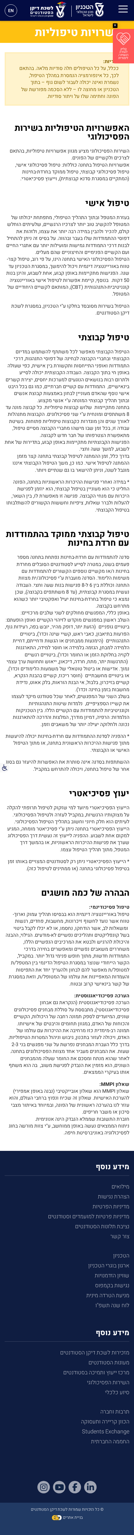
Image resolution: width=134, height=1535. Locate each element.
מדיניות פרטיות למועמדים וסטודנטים (88, 1216)
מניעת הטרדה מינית (107, 1295)
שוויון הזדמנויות (112, 1275)
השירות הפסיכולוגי (108, 1382)
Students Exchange (105, 1431)
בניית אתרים (72, 1517)
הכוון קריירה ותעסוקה (105, 1422)
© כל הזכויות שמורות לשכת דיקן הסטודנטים (67, 1509)
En (11, 10)
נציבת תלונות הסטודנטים (102, 1226)
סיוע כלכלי (117, 1392)
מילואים (120, 1187)
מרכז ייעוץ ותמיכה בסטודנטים (96, 1372)
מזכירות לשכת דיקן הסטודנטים (94, 1353)
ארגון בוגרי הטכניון (108, 1266)
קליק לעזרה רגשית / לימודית (123, 53)
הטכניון (121, 1256)
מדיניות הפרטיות (111, 1206)
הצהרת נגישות (113, 1197)
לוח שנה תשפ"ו (112, 1305)
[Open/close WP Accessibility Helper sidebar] (4, 767)
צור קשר (119, 1236)
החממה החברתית (110, 1441)
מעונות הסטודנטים (109, 1362)
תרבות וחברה (114, 1412)
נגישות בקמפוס (112, 1285)
